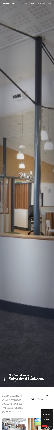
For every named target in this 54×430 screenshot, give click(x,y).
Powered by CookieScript (47, 428)
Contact (49, 3)
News (43, 3)
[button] (47, 427)
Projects (33, 3)
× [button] (52, 410)
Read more (47, 417)
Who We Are (27, 3)
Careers (39, 3)
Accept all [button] (44, 425)
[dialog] (47, 419)
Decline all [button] (50, 425)
